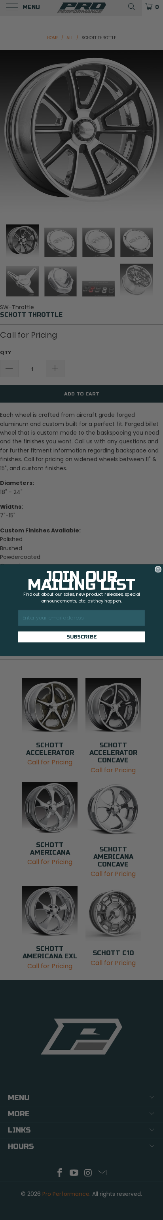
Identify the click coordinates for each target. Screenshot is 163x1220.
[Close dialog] (158, 569)
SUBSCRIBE (81, 637)
